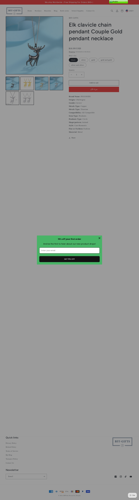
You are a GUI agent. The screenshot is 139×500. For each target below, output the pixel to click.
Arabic (115, 2)
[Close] (99, 238)
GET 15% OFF (69, 259)
